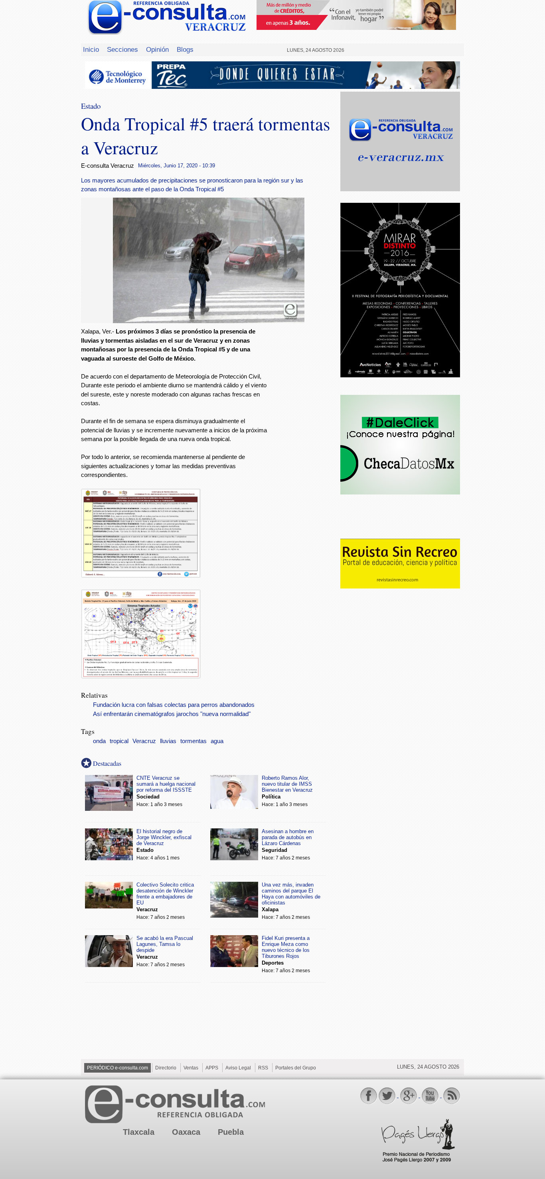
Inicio (91, 49)
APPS (211, 1068)
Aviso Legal (238, 1068)
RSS (263, 1068)
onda (99, 741)
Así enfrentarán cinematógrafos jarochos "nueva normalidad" (172, 714)
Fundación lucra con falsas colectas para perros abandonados (174, 705)
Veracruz (144, 741)
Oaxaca (186, 1132)
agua (217, 741)
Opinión (157, 49)
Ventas (191, 1068)
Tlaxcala (138, 1132)
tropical (119, 741)
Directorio (165, 1068)
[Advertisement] (304, 455)
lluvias (168, 741)
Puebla (231, 1132)
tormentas (193, 741)
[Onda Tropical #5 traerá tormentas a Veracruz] (208, 321)
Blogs (185, 49)
